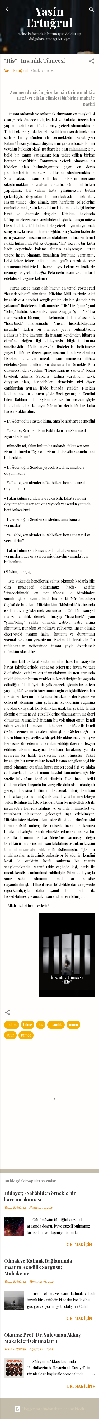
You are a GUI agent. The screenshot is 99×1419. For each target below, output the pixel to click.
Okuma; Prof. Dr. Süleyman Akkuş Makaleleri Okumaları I (42, 1338)
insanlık (56, 1024)
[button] (91, 62)
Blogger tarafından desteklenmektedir (53, 1408)
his (41, 1024)
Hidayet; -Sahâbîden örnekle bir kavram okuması (40, 1196)
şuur (10, 1035)
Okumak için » (81, 1244)
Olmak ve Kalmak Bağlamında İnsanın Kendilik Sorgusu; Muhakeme (38, 1267)
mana (73, 1024)
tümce (26, 1035)
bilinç (27, 1024)
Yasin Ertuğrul (49, 17)
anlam (12, 1024)
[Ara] (91, 11)
